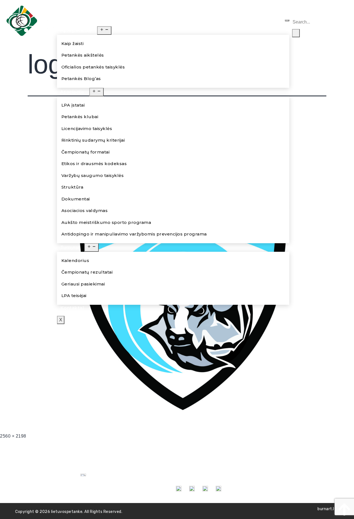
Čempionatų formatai (85, 152)
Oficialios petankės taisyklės (93, 67)
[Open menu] (104, 30)
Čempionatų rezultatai (87, 272)
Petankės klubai (79, 116)
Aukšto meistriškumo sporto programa (106, 222)
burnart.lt (326, 509)
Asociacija (72, 92)
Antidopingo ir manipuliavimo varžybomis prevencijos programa (134, 234)
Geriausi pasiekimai (83, 284)
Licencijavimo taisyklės (86, 128)
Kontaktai (72, 308)
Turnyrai (69, 247)
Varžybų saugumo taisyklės (92, 175)
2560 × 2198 (13, 436)
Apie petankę (76, 30)
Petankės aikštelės (82, 55)
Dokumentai (75, 199)
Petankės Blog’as (81, 78)
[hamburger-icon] (287, 20)
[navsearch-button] (295, 9)
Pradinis (69, 22)
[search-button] (296, 33)
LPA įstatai (73, 105)
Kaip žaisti (72, 43)
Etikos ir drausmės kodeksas (94, 163)
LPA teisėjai (74, 295)
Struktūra (72, 187)
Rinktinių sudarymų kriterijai (93, 140)
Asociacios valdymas (84, 210)
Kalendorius (75, 260)
